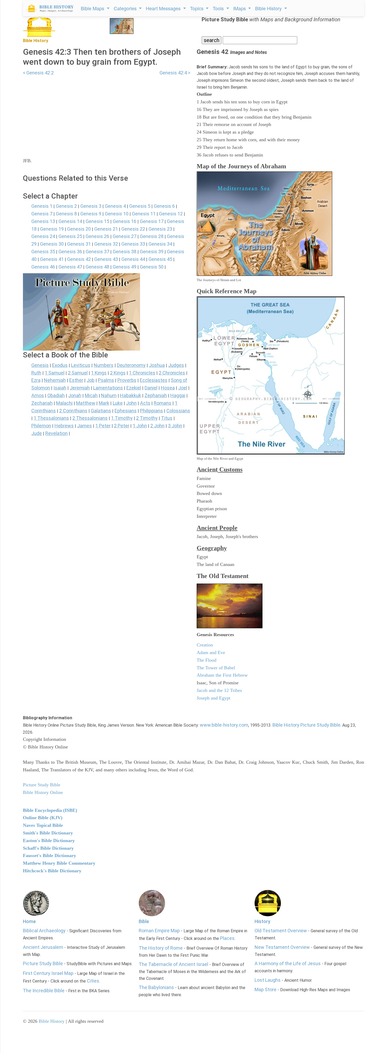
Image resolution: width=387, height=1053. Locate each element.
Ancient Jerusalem (43, 947)
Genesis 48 (97, 267)
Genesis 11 (144, 213)
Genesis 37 (97, 251)
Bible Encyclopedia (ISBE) (50, 810)
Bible (144, 921)
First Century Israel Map (48, 973)
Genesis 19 (52, 229)
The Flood (206, 660)
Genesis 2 (66, 206)
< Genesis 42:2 (38, 72)
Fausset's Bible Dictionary (49, 855)
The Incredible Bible (43, 990)
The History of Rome (161, 948)
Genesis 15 (97, 221)
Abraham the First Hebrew (222, 675)
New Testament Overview (282, 947)
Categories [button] (126, 8)
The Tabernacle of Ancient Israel (173, 964)
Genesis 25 (70, 236)
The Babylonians (156, 987)
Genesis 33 (133, 244)
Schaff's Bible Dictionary (48, 848)
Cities (93, 981)
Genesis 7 (41, 213)
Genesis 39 (151, 251)
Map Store (265, 989)
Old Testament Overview (281, 930)
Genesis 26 (97, 236)
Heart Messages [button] (164, 8)
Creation (205, 644)
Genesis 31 (79, 244)
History (262, 921)
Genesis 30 (52, 244)
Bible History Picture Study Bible (306, 725)
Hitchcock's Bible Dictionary (52, 870)
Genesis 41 (52, 259)
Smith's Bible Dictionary (48, 833)
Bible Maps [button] (93, 8)
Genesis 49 (124, 267)
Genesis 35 (43, 251)
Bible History (51, 1021)
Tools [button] (219, 8)
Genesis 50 (151, 267)
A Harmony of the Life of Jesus (288, 963)
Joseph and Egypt (213, 698)
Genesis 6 (164, 206)
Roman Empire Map (159, 930)
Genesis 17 (151, 221)
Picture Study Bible (43, 963)
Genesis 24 (43, 236)
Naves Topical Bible (43, 825)
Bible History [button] (269, 8)
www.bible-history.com (224, 725)
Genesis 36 (70, 251)
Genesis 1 (41, 206)
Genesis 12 (171, 213)
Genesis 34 (160, 244)
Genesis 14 (70, 221)
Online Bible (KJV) (42, 817)
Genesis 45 (160, 259)
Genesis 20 (79, 229)
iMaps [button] (240, 8)
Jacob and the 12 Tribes (219, 690)
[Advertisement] (106, 113)
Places (227, 938)
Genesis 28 (151, 236)
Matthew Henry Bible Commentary (59, 863)
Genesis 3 (90, 206)
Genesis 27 (124, 236)
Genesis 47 (70, 267)
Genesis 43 (106, 259)
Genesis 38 (124, 251)
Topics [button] (197, 8)
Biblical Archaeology (44, 930)
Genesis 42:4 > (175, 72)
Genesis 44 (133, 259)
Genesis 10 (116, 213)
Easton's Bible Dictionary (49, 840)
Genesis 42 (79, 259)
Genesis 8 (66, 213)
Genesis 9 (90, 213)
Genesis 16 (124, 221)
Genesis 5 (139, 206)
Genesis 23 (160, 229)
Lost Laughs (268, 980)
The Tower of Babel (216, 667)
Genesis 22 (133, 229)
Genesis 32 (106, 244)
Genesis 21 (106, 229)
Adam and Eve (211, 652)
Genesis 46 (43, 267)
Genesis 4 (115, 206)
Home (29, 921)
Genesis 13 (43, 221)
